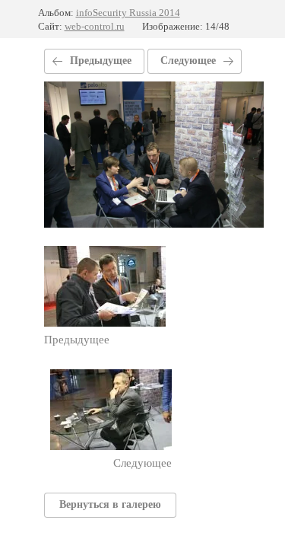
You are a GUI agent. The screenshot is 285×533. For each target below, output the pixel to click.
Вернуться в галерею (110, 504)
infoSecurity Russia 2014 (128, 12)
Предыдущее (100, 60)
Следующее (188, 60)
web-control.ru (95, 26)
